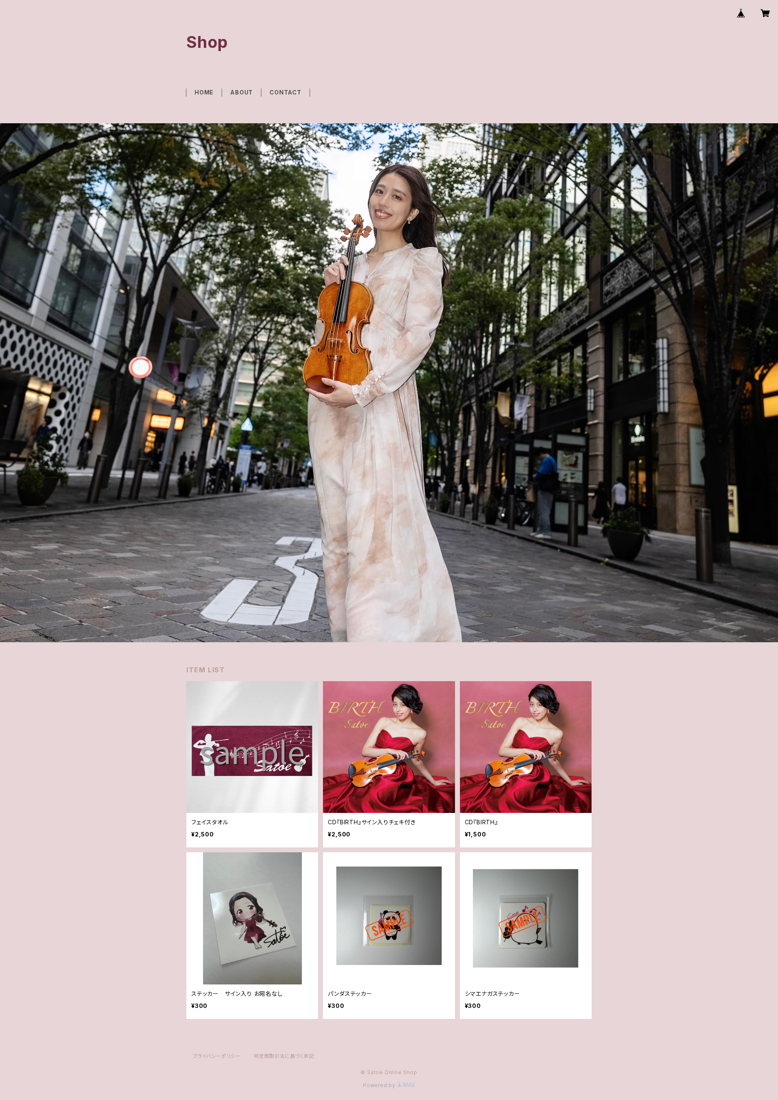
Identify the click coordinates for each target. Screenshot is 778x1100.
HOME (204, 92)
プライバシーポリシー (217, 1056)
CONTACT (285, 92)
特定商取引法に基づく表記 (284, 1056)
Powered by (380, 1085)
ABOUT (241, 92)
